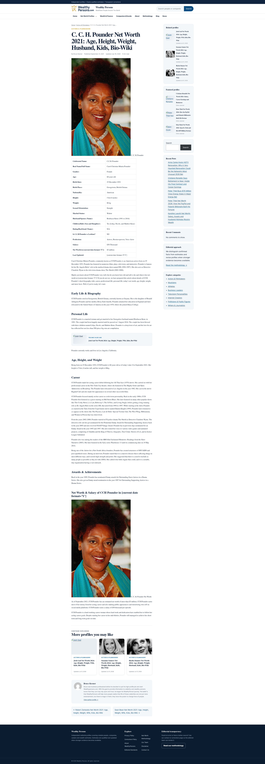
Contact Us (145, 750)
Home (75, 16)
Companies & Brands (124, 16)
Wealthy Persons (104, 7)
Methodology (148, 16)
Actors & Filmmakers (82, 25)
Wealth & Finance (106, 16)
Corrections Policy (131, 739)
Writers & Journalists (176, 305)
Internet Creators (175, 298)
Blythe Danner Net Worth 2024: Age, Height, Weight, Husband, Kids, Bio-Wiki (139, 663)
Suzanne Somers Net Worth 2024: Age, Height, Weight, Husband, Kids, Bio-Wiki (111, 664)
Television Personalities (177, 294)
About (137, 16)
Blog (157, 16)
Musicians (172, 283)
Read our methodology (174, 746)
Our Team (145, 742)
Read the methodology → (176, 265)
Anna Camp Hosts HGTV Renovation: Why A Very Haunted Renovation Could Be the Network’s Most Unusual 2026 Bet (179, 168)
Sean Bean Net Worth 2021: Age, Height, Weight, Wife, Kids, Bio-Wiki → (132, 711)
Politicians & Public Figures (179, 302)
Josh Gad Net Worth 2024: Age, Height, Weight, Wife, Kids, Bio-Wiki (113, 340)
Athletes (171, 286)
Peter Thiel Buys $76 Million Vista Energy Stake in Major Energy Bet (179, 194)
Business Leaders (175, 290)
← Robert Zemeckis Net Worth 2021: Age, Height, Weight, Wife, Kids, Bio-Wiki (90, 711)
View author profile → (91, 700)
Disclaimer (145, 746)
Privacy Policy (129, 735)
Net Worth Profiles (87, 16)
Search (189, 9)
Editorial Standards (131, 750)
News (165, 16)
